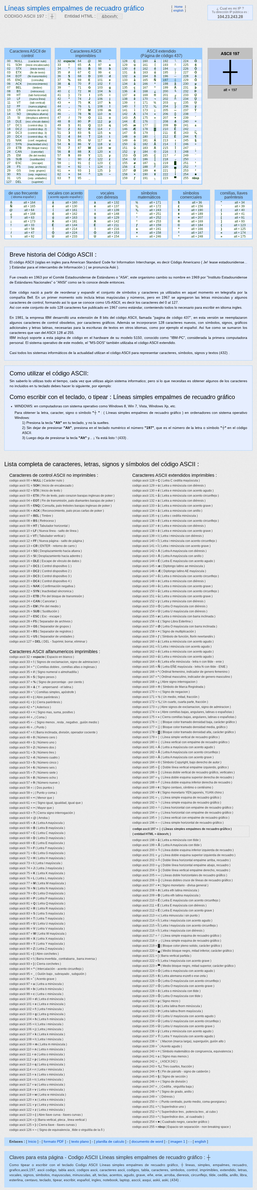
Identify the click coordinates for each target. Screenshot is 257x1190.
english (178, 10)
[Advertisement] (126, 34)
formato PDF (54, 1141)
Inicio (32, 1141)
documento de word (147, 1141)
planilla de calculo (110, 1141)
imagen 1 (178, 1141)
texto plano (80, 1141)
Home (178, 7)
